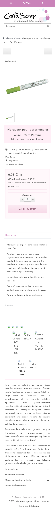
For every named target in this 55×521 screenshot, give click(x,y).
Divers (10, 38)
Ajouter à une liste (14, 165)
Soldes (18, 38)
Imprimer (13, 161)
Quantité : (27, 195)
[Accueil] (4, 38)
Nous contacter (41, 501)
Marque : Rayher (35, 139)
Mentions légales (24, 501)
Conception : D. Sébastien (28, 506)
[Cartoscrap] (27, 9)
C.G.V (11, 501)
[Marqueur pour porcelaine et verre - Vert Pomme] (9, 117)
